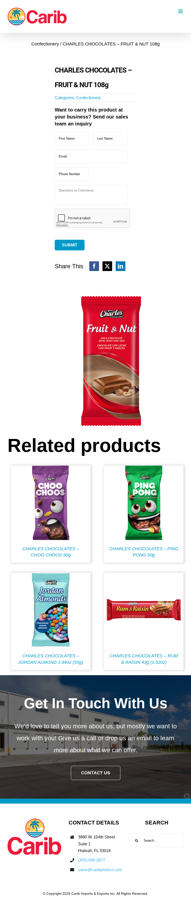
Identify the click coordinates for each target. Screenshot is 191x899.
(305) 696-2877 (91, 860)
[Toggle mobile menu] (181, 11)
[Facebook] (94, 266)
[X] (107, 266)
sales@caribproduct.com (100, 870)
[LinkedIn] (120, 266)
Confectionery (88, 98)
